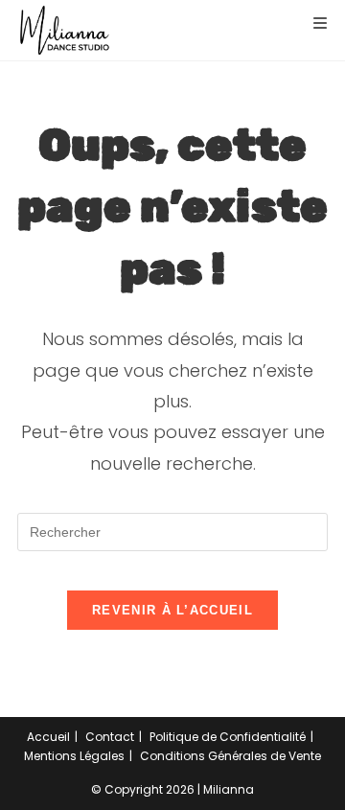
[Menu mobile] (313, 23)
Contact (109, 737)
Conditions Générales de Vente (230, 756)
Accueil (48, 737)
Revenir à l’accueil (172, 610)
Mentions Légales (74, 756)
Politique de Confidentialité (228, 737)
